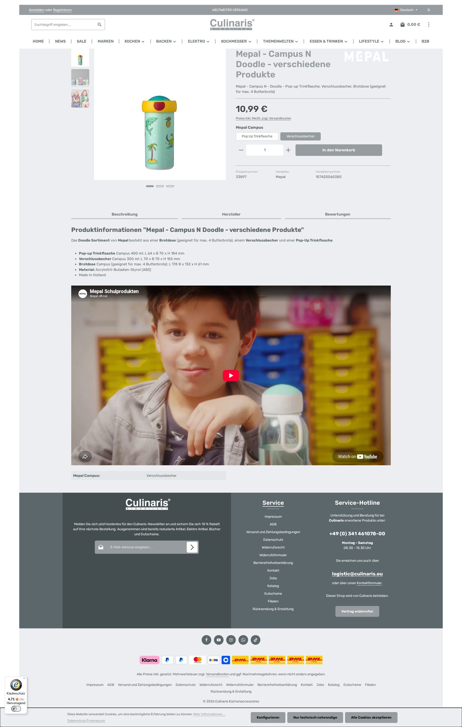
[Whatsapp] (243, 640)
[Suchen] (100, 24)
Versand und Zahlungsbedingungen (273, 532)
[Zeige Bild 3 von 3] (170, 186)
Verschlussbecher (300, 136)
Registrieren (62, 10)
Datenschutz (273, 540)
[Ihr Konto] (391, 24)
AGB (273, 524)
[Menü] (24, 679)
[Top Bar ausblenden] (428, 9)
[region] (148, 125)
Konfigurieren (268, 717)
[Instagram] (231, 640)
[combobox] (63, 24)
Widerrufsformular (273, 555)
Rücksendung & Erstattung (273, 609)
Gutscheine (273, 594)
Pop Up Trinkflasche (257, 136)
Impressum (273, 517)
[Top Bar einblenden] (428, 24)
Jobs (273, 578)
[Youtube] (219, 640)
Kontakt (273, 570)
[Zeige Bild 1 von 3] (150, 186)
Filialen (273, 601)
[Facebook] (206, 640)
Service (273, 502)
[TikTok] (255, 640)
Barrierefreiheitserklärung (273, 563)
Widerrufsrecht (273, 547)
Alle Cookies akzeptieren (371, 717)
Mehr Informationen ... (209, 714)
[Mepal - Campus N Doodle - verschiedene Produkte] (160, 114)
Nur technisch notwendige (315, 717)
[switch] (16, 709)
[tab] (124, 214)
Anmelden (36, 10)
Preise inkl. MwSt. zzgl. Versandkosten (263, 118)
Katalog (273, 586)
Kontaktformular (369, 583)
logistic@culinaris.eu (357, 574)
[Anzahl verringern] (241, 150)
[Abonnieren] (192, 547)
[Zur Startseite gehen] (231, 24)
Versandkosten (217, 674)
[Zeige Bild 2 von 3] (160, 186)
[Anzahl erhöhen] (288, 150)
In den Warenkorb (338, 150)
